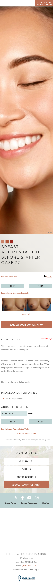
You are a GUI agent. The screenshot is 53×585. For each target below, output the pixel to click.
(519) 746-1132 (26, 461)
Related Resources (29, 503)
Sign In (49, 277)
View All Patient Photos (26, 434)
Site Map (46, 503)
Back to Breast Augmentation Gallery (15, 293)
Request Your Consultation (26, 325)
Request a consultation (26, 485)
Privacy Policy (9, 503)
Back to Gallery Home (9, 277)
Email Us (26, 469)
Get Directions (26, 477)
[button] (12, 286)
